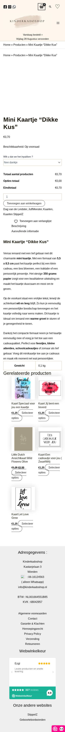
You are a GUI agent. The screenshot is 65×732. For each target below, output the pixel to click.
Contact (32, 618)
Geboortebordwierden (33, 719)
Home (6, 44)
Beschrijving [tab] (19, 225)
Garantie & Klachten (32, 623)
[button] (50, 6)
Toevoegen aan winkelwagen (24, 203)
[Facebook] (5, 7)
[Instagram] (10, 7)
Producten (19, 44)
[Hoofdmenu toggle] (58, 23)
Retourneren (32, 643)
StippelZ (33, 714)
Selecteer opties (22, 415)
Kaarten (47, 209)
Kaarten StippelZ (13, 214)
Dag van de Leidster (15, 209)
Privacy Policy (32, 633)
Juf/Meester (35, 209)
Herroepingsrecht (32, 628)
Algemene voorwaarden (32, 613)
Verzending (32, 638)
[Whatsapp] (14, 7)
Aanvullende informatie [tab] (25, 231)
